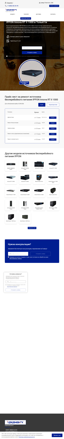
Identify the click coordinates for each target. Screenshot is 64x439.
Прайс (41, 104)
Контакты (52, 14)
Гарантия (26, 14)
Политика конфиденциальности (26, 437)
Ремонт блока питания (13, 122)
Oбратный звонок (25, 18)
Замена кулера (11, 128)
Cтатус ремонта (54, 5)
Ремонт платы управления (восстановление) (18, 133)
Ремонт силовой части (13, 139)
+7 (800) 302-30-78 (12, 6)
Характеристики (53, 104)
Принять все (57, 435)
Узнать (53, 117)
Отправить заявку (32, 52)
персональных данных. (44, 56)
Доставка (38, 14)
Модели (12, 14)
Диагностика (11, 117)
